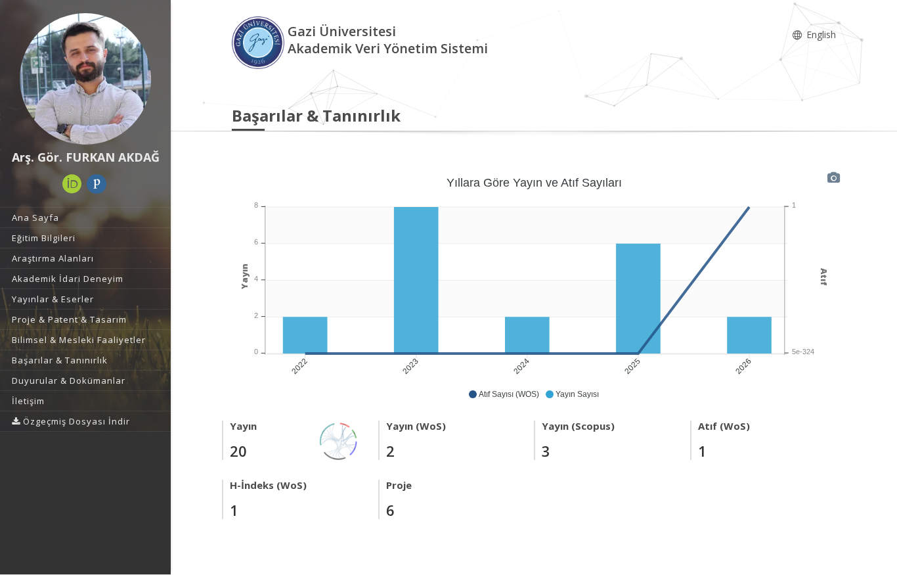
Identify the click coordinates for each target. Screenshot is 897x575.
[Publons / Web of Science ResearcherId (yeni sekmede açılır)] (96, 184)
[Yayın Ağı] (339, 440)
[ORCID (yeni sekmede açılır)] (72, 184)
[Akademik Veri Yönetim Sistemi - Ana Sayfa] (260, 41)
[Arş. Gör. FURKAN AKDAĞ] (85, 79)
